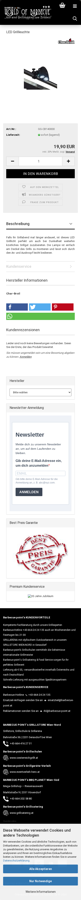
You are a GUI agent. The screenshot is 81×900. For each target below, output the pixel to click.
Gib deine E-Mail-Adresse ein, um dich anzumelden (39, 463)
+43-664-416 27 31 (21, 743)
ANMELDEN (29, 492)
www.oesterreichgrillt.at (24, 757)
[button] (12, 161)
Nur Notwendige (40, 881)
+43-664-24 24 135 (39, 694)
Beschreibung (17, 224)
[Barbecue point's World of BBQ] (26, 12)
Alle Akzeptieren (40, 869)
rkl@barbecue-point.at (56, 710)
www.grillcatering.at (21, 812)
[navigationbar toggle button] (75, 6)
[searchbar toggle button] (75, 18)
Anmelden (26, 356)
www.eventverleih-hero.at (25, 771)
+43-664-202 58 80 (21, 798)
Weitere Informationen (41, 891)
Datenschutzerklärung (16, 860)
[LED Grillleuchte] (40, 69)
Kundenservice (18, 266)
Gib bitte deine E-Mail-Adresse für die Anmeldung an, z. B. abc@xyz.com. (37, 481)
